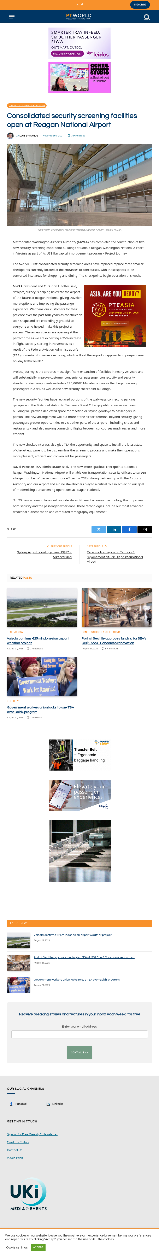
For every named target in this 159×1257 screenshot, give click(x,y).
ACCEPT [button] (38, 1247)
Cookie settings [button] (17, 1247)
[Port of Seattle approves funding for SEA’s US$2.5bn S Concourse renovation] (117, 607)
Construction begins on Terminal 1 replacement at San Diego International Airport (115, 557)
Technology (15, 632)
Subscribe (140, 5)
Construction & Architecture (27, 106)
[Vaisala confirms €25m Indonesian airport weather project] (42, 607)
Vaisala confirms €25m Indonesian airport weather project (38, 641)
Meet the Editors (18, 1142)
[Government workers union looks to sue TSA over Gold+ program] (42, 676)
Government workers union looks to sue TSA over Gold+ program (40, 710)
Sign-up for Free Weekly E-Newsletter (32, 1134)
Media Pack (15, 1158)
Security (13, 701)
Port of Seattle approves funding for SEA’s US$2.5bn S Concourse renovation (114, 641)
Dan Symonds (28, 135)
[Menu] (11, 16)
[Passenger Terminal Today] (79, 16)
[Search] (146, 16)
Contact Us (14, 1150)
